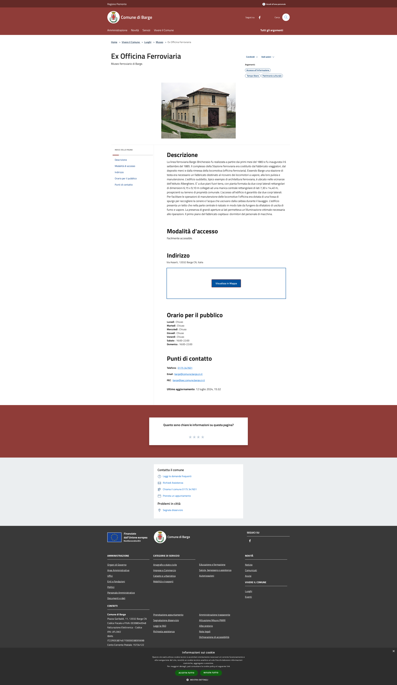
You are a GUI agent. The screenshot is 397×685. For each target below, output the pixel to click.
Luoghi (147, 42)
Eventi (248, 597)
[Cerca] (286, 17)
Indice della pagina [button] (124, 149)
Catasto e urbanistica (164, 576)
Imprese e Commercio (164, 570)
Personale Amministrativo (121, 592)
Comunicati (251, 570)
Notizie (248, 565)
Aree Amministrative (118, 570)
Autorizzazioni (206, 576)
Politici (110, 587)
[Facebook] (258, 17)
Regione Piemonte (117, 4)
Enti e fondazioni (116, 581)
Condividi (250, 57)
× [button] (393, 651)
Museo (159, 42)
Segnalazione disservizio (166, 620)
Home (114, 42)
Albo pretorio (206, 626)
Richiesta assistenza (164, 631)
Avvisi (248, 576)
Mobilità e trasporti (163, 581)
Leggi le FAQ (159, 626)
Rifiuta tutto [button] (211, 672)
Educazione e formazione (212, 564)
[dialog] (198, 666)
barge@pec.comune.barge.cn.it (189, 380)
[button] (198, 679)
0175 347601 (185, 368)
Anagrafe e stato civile (165, 565)
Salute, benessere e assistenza (215, 570)
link (228, 666)
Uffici (110, 576)
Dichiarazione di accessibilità (214, 637)
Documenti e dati (116, 598)
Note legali (204, 631)
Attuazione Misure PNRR (212, 620)
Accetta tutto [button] (186, 672)
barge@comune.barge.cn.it (188, 374)
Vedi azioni (266, 57)
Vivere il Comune (131, 42)
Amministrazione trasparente (214, 615)
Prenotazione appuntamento (168, 615)
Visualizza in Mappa (226, 283)
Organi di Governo (116, 565)
